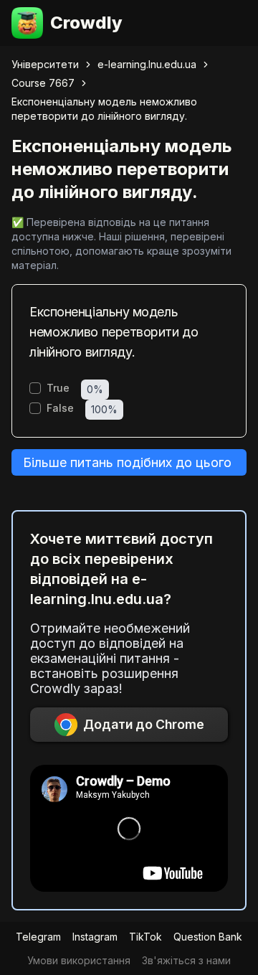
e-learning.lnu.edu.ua (146, 64)
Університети (45, 64)
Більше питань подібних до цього (127, 462)
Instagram (95, 937)
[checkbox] (35, 388)
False (60, 408)
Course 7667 (43, 83)
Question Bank (207, 937)
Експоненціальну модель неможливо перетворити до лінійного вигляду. (104, 108)
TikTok (145, 937)
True (58, 388)
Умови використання (78, 960)
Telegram (38, 937)
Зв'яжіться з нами (186, 960)
